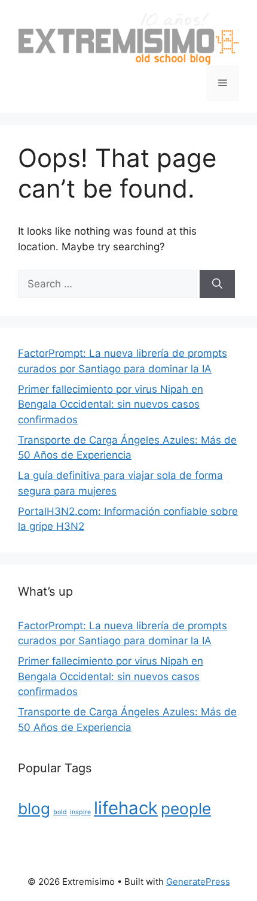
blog (34, 808)
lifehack (126, 807)
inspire (80, 812)
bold (60, 812)
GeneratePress (198, 881)
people (186, 808)
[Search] (217, 284)
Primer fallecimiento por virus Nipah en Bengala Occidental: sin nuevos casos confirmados (110, 404)
